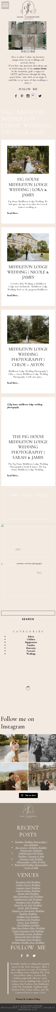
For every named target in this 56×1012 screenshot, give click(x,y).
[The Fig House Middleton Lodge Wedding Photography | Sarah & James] (28, 417)
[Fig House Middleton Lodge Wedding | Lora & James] (28, 160)
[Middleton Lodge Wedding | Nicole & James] (28, 247)
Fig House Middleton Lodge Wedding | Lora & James (28, 187)
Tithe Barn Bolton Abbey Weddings (28, 928)
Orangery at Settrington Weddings (28, 910)
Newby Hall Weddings (28, 908)
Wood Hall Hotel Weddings (28, 936)
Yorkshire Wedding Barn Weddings (28, 942)
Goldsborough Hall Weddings (28, 899)
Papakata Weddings (28, 913)
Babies (31, 636)
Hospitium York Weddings (28, 902)
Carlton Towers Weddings (28, 884)
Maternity (31, 648)
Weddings (30, 653)
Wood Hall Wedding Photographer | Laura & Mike (30, 866)
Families (31, 645)
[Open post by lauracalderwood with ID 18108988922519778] (14, 777)
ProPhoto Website (30, 1008)
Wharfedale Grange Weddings (28, 933)
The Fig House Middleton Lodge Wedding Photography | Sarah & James (28, 447)
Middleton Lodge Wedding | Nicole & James (28, 272)
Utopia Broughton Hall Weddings (28, 931)
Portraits (31, 650)
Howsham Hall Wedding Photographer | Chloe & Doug (31, 861)
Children (31, 639)
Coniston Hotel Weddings (28, 887)
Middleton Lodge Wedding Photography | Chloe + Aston (28, 356)
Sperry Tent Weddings (27, 922)
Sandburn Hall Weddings (28, 919)
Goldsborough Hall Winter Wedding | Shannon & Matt (31, 855)
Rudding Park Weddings (28, 916)
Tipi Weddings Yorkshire (28, 925)
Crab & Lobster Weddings (28, 890)
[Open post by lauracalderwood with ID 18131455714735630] (14, 748)
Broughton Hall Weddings (28, 882)
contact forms (39, 68)
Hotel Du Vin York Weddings (28, 905)
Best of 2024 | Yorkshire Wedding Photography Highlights (31, 849)
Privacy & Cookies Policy (28, 999)
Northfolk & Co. (28, 1010)
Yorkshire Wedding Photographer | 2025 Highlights (31, 843)
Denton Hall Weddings (28, 893)
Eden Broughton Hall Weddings (28, 896)
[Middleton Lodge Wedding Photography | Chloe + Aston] (28, 330)
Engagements (31, 642)
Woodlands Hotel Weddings (28, 939)
